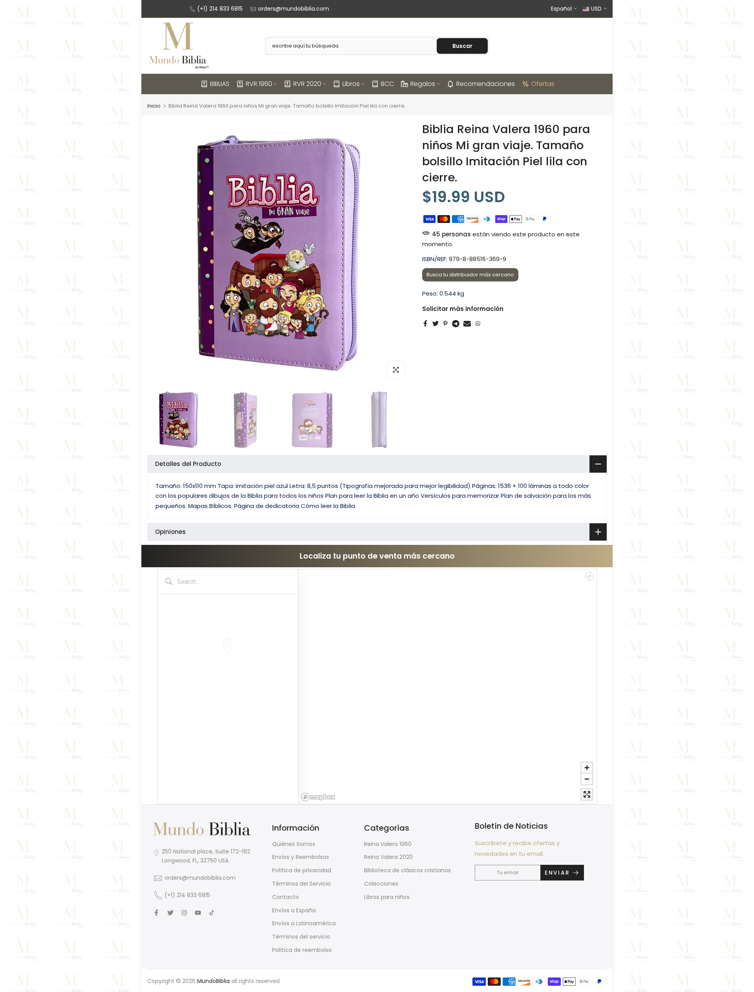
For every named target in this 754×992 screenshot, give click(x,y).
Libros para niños (387, 897)
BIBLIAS (219, 83)
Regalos (422, 83)
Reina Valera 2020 (388, 857)
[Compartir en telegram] (455, 323)
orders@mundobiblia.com (293, 9)
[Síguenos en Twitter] (170, 912)
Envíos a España (294, 910)
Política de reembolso (302, 950)
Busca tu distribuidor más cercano (470, 274)
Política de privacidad (301, 870)
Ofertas (543, 83)
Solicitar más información (462, 309)
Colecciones (381, 884)
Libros (351, 83)
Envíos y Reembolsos (300, 857)
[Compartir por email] (467, 323)
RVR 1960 (259, 83)
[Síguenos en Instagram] (184, 912)
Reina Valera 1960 (388, 844)
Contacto (285, 897)
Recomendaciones (485, 83)
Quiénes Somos (293, 844)
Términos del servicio (301, 937)
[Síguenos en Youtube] (198, 912)
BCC (387, 83)
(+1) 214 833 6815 (220, 9)
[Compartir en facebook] (425, 323)
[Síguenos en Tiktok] (211, 912)
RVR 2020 (307, 83)
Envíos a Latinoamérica (304, 923)
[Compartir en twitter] (435, 323)
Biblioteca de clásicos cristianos (407, 870)
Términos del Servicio (301, 884)
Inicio (154, 106)
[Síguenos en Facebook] (156, 912)
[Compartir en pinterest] (445, 323)
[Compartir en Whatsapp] (478, 323)
